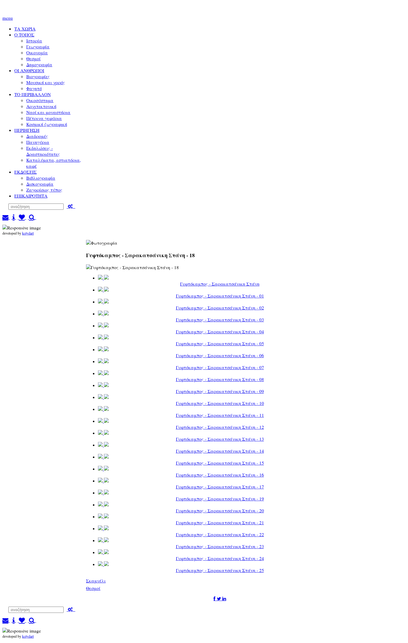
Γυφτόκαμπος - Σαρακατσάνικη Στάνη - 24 (220, 558)
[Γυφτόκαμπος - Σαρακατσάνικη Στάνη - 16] (103, 469)
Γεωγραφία (38, 47)
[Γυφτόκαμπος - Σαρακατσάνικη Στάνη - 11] (103, 409)
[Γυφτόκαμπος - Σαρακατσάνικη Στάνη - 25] (103, 564)
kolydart (28, 233)
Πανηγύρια (37, 142)
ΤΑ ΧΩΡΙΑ (25, 29)
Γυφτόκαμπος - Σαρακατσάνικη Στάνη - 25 (220, 570)
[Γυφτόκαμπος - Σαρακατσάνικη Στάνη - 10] (103, 397)
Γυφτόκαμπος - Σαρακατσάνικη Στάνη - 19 (220, 499)
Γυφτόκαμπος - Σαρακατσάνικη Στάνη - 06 (220, 355)
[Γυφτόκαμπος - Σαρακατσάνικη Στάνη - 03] (103, 314)
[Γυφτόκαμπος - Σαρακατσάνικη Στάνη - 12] (103, 421)
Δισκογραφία (39, 184)
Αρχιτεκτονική (41, 106)
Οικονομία (37, 52)
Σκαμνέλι (96, 581)
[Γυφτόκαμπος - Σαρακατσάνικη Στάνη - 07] (103, 361)
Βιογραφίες (38, 76)
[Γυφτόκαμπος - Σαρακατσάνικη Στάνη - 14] (103, 445)
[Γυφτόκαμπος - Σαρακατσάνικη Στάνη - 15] (103, 457)
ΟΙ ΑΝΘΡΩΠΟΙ (29, 70)
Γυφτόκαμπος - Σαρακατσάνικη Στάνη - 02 (220, 308)
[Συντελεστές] (13, 217)
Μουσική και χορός (45, 82)
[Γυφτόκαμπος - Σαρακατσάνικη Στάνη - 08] (103, 373)
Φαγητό (34, 88)
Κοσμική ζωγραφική (46, 124)
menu (7, 18)
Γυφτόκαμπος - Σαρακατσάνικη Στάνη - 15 (220, 463)
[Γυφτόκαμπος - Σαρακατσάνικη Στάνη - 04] (103, 325)
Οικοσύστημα (39, 100)
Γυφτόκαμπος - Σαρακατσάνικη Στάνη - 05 (220, 343)
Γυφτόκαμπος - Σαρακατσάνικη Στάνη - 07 (220, 367)
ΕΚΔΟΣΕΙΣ (25, 172)
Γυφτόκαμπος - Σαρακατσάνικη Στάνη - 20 (220, 511)
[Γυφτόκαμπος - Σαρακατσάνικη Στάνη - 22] (103, 528)
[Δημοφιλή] (22, 217)
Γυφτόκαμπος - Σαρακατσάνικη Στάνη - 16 (220, 475)
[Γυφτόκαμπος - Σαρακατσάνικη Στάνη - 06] (103, 349)
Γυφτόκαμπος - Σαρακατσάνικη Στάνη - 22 (220, 534)
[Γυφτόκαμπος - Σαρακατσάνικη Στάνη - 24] (103, 552)
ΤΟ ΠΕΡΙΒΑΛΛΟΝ (32, 94)
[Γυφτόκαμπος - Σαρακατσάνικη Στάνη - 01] (103, 290)
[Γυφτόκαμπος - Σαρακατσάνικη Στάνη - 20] (103, 504)
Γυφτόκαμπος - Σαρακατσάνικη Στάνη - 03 (220, 320)
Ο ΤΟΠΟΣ (24, 35)
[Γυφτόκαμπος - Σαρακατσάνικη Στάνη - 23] (103, 540)
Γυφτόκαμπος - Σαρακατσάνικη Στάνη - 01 (220, 296)
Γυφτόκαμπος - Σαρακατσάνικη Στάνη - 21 (220, 522)
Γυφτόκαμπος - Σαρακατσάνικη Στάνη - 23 (220, 546)
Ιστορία (34, 41)
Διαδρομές (37, 136)
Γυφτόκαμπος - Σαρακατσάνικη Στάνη (220, 284)
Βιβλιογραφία (40, 178)
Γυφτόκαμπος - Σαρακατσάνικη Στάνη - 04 (220, 331)
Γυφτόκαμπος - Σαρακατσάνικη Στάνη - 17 (220, 487)
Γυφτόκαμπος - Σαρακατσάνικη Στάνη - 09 (220, 391)
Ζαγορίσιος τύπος (44, 190)
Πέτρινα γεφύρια (44, 118)
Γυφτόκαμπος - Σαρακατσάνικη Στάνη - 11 (220, 415)
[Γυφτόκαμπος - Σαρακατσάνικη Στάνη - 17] (103, 481)
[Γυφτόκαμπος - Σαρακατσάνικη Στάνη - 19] (103, 493)
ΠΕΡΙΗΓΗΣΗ (26, 130)
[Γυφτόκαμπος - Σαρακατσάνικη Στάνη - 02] (103, 302)
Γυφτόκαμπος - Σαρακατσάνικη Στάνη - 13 (220, 439)
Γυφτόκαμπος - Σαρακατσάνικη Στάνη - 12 (220, 427)
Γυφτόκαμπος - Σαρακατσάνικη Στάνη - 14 (220, 451)
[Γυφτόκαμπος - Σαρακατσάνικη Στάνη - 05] (103, 337)
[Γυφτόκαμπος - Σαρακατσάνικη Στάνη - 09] (103, 385)
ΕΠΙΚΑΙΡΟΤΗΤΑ (30, 196)
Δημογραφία (39, 64)
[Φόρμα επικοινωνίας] (6, 217)
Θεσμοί (33, 58)
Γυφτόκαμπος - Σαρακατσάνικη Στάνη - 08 (220, 379)
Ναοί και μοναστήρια (48, 112)
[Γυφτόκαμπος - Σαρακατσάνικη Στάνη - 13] (103, 433)
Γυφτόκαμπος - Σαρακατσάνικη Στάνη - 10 (220, 403)
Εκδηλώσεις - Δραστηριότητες (43, 151)
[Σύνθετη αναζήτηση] (71, 206)
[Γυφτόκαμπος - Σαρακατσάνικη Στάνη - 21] (103, 516)
